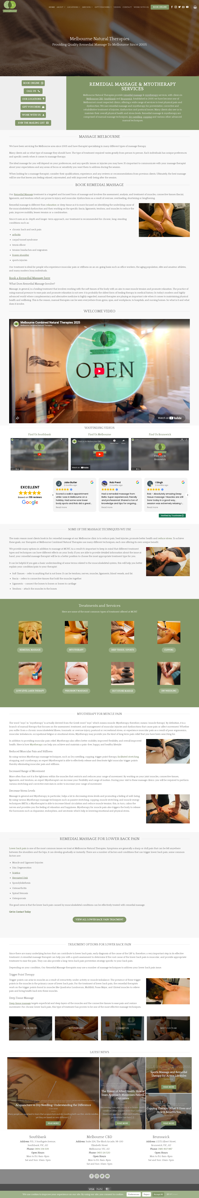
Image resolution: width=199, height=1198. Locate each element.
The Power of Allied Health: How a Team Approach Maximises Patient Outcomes (122, 1095)
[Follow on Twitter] (179, 7)
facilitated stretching (128, 756)
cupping (147, 117)
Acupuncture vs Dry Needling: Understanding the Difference (53, 1105)
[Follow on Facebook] (172, 7)
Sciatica (16, 872)
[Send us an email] (183, 7)
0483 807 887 (165, 1149)
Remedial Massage (23, 194)
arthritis (16, 234)
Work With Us (141, 7)
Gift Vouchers (102, 7)
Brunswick (126, 99)
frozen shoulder (20, 255)
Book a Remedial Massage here (29, 278)
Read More (53, 1123)
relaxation (51, 205)
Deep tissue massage (20, 1003)
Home (52, 7)
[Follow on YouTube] (187, 7)
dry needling (135, 117)
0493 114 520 (103, 1152)
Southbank (110, 99)
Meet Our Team (168, 1028)
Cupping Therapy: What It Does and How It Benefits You (169, 1110)
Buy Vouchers (76, 1028)
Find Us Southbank (39, 434)
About (60, 7)
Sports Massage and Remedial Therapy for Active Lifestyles (168, 1074)
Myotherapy (36, 744)
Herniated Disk (20, 878)
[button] (195, 7)
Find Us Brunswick (160, 434)
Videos (117, 7)
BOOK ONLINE (31, 1028)
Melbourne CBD (94, 99)
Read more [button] (61, 507)
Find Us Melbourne (99, 434)
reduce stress (165, 538)
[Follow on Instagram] (176, 7)
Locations (72, 7)
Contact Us (122, 1028)
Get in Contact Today (20, 912)
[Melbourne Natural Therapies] (15, 6)
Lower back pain (18, 848)
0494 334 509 (42, 1149)
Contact (127, 7)
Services (86, 7)
